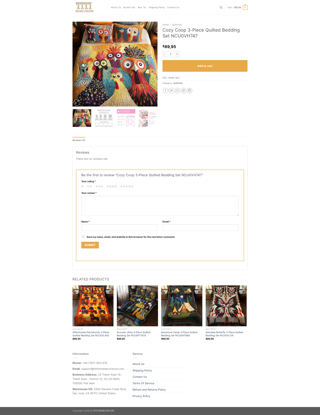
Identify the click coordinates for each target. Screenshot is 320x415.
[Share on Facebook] (165, 90)
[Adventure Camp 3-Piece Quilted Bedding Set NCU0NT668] (181, 305)
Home (165, 24)
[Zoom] (77, 102)
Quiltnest (177, 24)
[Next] (152, 64)
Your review (89, 193)
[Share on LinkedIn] (189, 90)
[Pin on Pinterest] (183, 90)
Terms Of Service (143, 383)
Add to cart (205, 66)
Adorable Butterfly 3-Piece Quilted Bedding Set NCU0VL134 (224, 334)
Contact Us (173, 7)
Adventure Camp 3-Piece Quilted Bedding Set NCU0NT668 (179, 334)
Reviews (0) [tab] (78, 140)
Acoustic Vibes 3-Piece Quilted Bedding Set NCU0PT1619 (133, 334)
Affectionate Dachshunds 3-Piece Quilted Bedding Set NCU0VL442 (90, 334)
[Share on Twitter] (171, 90)
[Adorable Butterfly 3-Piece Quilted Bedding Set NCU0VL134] (226, 305)
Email (166, 221)
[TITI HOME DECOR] (89, 7)
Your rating (88, 181)
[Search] (221, 7)
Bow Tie (142, 7)
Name (85, 221)
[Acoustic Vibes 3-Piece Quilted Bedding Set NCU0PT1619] (137, 305)
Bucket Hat (129, 7)
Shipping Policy (156, 7)
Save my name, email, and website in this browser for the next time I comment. (131, 236)
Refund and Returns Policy (149, 389)
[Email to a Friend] (177, 90)
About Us (116, 7)
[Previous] (78, 64)
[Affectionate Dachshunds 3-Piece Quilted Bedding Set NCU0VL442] (93, 305)
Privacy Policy (141, 396)
